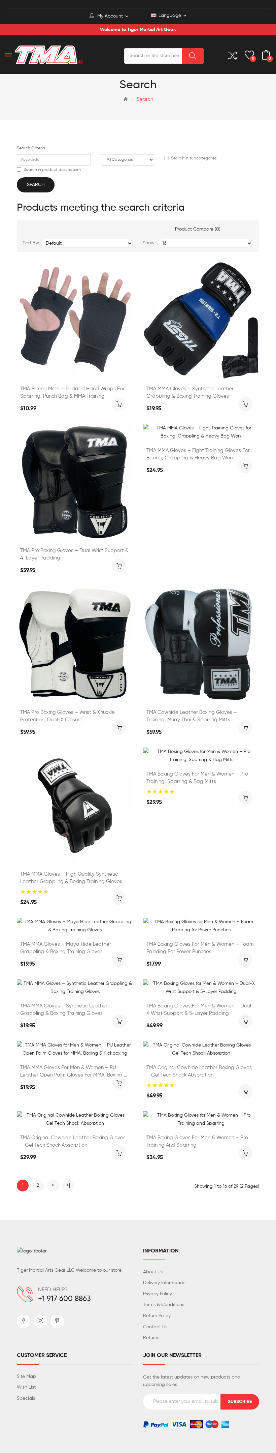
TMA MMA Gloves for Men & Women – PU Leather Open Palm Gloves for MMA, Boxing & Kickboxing (73, 1072)
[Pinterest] (57, 1321)
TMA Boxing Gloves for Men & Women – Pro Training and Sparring (197, 1141)
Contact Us (155, 1327)
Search (145, 99)
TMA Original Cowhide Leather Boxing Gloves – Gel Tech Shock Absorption (199, 1071)
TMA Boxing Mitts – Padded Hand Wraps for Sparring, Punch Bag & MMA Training (72, 392)
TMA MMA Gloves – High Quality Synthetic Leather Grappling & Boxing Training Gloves (71, 878)
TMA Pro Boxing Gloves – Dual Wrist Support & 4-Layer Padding (74, 554)
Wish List (26, 1387)
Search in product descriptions (52, 170)
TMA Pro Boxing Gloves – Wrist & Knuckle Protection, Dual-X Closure (67, 716)
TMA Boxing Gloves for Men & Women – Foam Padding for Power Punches (200, 948)
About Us (153, 1272)
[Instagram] (40, 1321)
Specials (26, 1398)
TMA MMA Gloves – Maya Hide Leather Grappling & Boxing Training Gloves (65, 948)
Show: (149, 243)
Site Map (26, 1376)
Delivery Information (164, 1282)
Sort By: (31, 243)
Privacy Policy (157, 1294)
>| (68, 1185)
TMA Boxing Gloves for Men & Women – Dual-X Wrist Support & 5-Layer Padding (200, 1009)
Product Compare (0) (197, 229)
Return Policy (157, 1315)
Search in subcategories (193, 158)
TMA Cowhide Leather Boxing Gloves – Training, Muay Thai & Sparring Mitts (191, 716)
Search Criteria (31, 148)
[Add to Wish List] (57, 371)
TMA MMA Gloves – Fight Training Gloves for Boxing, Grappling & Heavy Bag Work (198, 454)
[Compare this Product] (75, 371)
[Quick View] (93, 371)
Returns (151, 1337)
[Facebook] (23, 1321)
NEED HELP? (53, 1290)
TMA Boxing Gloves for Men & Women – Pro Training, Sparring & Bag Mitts (197, 777)
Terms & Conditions (163, 1304)
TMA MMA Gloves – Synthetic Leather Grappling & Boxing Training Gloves (190, 392)
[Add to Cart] (119, 404)
